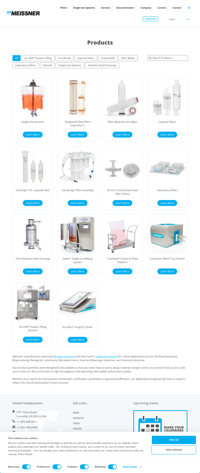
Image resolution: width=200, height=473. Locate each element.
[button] (16, 58)
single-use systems (106, 356)
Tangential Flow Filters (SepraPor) (78, 123)
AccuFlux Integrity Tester (77, 327)
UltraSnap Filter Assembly (77, 190)
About (76, 412)
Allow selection (174, 449)
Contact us (78, 417)
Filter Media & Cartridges (122, 122)
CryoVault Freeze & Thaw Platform (122, 260)
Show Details (130, 467)
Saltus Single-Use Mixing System (77, 260)
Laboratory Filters (167, 190)
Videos (76, 422)
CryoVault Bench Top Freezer (167, 258)
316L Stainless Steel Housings (32, 258)
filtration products (64, 356)
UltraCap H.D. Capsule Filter (33, 190)
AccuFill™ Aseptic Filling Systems (32, 328)
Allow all (174, 439)
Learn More (33, 134)
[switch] (56, 466)
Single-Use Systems (32, 122)
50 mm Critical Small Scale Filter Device (122, 192)
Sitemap (77, 428)
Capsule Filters (167, 122)
